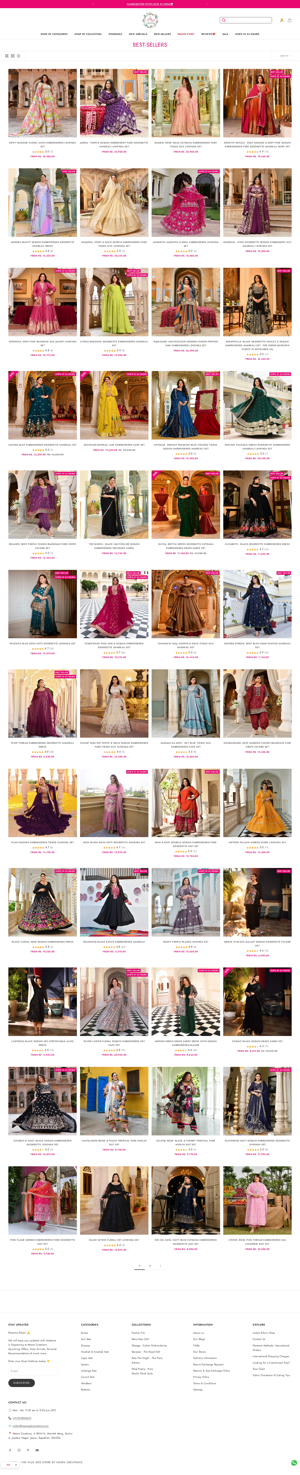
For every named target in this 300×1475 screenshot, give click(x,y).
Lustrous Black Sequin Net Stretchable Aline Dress (42, 1043)
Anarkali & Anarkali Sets (95, 1352)
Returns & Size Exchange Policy (211, 1371)
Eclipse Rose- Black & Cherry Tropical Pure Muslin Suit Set (185, 1142)
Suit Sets (86, 1339)
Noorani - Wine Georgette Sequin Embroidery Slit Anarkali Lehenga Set (257, 244)
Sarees (85, 1364)
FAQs (196, 1345)
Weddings (115, 34)
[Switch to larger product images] (6, 56)
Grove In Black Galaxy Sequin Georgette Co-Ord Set (257, 943)
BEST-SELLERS (162, 34)
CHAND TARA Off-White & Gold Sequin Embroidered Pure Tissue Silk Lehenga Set (114, 744)
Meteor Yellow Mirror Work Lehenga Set (257, 842)
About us (198, 1333)
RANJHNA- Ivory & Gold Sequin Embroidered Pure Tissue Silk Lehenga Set (114, 244)
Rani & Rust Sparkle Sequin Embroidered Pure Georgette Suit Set (186, 844)
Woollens (86, 1383)
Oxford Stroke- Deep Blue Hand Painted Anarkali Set (257, 645)
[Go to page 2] (160, 1266)
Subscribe (21, 1383)
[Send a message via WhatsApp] (294, 1463)
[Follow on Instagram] (19, 1450)
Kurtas (84, 1333)
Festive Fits (138, 1333)
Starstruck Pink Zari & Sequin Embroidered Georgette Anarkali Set (114, 645)
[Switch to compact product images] (18, 56)
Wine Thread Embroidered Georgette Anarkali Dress (42, 744)
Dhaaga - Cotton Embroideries (149, 1345)
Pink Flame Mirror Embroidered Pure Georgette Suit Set (42, 1241)
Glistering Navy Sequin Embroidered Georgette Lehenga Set (257, 1142)
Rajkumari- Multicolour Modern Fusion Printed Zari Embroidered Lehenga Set (186, 343)
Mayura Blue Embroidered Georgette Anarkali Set (43, 444)
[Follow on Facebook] (10, 1450)
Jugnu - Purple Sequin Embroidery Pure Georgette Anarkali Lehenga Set (114, 144)
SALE (225, 34)
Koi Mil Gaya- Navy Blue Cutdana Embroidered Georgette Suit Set (186, 1241)
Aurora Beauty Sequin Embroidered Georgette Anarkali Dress (42, 244)
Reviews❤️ (208, 34)
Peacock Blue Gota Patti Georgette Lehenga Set (43, 643)
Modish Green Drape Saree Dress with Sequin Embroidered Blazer (186, 1043)
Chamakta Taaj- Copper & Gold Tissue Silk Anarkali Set (186, 645)
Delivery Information (205, 1358)
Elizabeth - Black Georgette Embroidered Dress (257, 544)
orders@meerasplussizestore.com (31, 1426)
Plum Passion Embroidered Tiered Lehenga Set (42, 842)
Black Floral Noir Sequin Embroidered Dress (42, 941)
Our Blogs (199, 1339)
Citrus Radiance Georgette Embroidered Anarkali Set (114, 343)
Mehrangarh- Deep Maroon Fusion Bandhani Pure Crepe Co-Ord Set (257, 744)
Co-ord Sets (88, 1377)
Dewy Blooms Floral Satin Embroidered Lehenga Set (42, 144)
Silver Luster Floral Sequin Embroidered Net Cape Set (114, 1043)
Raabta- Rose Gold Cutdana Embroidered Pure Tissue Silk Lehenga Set (186, 144)
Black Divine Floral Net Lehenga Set (114, 1240)
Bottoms (85, 1390)
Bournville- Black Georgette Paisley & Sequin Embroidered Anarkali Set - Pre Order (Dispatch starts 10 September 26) (257, 345)
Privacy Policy (201, 1377)
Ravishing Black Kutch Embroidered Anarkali (114, 941)
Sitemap (198, 1390)
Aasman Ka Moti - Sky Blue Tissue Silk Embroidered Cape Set (186, 744)
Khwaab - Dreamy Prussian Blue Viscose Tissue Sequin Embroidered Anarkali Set (185, 446)
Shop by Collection (88, 34)
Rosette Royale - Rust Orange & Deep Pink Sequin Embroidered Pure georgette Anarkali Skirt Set (257, 144)
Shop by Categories (54, 34)
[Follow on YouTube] (37, 1450)
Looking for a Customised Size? (271, 1363)
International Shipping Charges (271, 1356)
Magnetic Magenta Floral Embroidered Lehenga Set (186, 244)
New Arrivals (138, 34)
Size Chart (259, 1369)
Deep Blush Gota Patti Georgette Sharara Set (114, 842)
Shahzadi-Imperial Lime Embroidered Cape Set (114, 444)
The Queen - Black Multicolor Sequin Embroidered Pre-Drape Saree (114, 546)
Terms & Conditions (204, 1383)
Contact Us (259, 1339)
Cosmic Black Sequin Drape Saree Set (257, 1041)
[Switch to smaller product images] (12, 56)
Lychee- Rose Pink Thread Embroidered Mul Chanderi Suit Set (257, 1241)
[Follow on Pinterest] (28, 1450)
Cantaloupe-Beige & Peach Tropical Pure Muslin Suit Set (114, 1142)
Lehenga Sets (89, 1371)
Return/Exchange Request (208, 1364)
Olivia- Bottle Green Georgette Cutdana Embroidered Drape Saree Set (186, 546)
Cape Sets (87, 1358)
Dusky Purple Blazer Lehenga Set (185, 941)
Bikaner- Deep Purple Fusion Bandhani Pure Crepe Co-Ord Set (42, 546)
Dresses (85, 1345)
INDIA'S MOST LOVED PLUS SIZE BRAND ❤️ (150, 4)
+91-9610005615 (22, 1418)
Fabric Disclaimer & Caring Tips (271, 1375)
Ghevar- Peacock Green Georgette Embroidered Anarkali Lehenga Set (257, 446)
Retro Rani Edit (140, 1339)
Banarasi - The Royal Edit (146, 1352)
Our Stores (199, 1352)
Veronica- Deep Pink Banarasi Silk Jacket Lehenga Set (43, 343)
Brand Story (186, 34)
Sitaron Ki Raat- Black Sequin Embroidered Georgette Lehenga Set (43, 1142)
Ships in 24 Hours (247, 34)
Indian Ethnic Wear (264, 1333)
